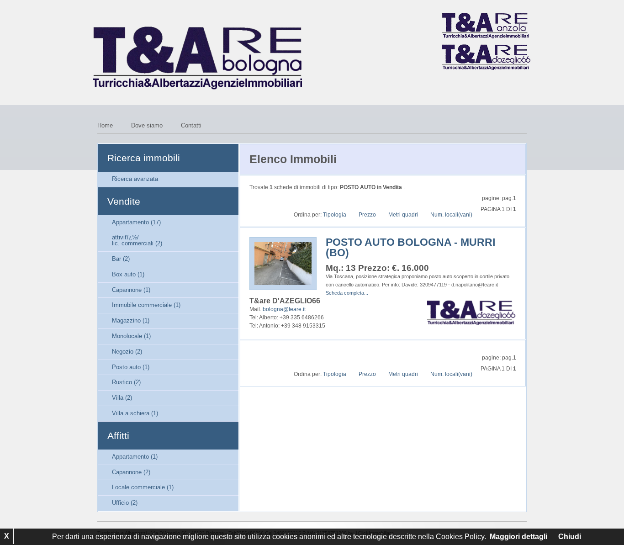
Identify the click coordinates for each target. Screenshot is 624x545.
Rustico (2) (126, 382)
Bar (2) (121, 258)
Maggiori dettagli (518, 536)
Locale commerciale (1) (143, 487)
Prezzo (367, 215)
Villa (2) (122, 397)
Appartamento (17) (136, 222)
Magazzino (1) (130, 320)
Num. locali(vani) (451, 215)
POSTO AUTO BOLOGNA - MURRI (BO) (410, 247)
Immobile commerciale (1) (146, 305)
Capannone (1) (131, 289)
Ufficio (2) (124, 502)
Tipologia (334, 215)
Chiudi (569, 536)
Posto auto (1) (130, 367)
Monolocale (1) (131, 336)
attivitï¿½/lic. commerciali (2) (137, 240)
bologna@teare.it (284, 309)
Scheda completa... (347, 293)
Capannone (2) (131, 472)
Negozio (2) (127, 351)
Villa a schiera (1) (135, 413)
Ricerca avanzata (135, 178)
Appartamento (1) (135, 456)
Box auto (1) (128, 274)
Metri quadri (403, 215)
